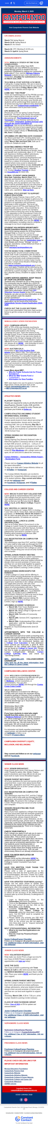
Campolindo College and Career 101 (18, 1079)
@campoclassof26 (31, 1013)
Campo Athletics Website (27, 463)
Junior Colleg (10, 1011)
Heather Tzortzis (21, 170)
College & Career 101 (27, 648)
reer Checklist (25, 939)
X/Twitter (10, 470)
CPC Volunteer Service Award (20, 291)
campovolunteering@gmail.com (23, 299)
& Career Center (21, 664)
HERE (7, 89)
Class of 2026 (15, 1004)
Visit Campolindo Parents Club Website (24, 27)
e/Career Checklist (23, 1011)
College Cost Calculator (17, 643)
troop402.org (12, 172)
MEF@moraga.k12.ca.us (16, 388)
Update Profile (19, 1113)
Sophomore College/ (12, 1030)
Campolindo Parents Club (14, 1071)
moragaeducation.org (20, 386)
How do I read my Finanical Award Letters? (23, 935)
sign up (22, 961)
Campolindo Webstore (12, 1081)
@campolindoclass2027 (30, 1032)
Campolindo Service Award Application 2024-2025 (23, 304)
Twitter (34, 483)
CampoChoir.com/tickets (28, 106)
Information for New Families (21, 379)
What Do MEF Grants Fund (20, 376)
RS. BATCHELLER (15, 659)
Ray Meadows (18, 450)
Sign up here (28, 190)
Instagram (22, 470)
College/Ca (15, 939)
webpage (17, 480)
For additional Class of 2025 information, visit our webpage (24, 944)
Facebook (11, 483)
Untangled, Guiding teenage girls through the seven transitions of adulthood (23, 123)
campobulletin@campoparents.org (24, 1090)
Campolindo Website (12, 1073)
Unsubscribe (10, 1113)
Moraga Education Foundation (16, 1069)
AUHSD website (10, 1084)
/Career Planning (27, 1049)
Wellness (10, 681)
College (11, 664)
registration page (34, 240)
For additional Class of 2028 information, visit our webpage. (23, 1054)
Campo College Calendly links (24, 653)
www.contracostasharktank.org (21, 265)
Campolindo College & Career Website (18, 1077)
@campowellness (18, 735)
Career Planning (26, 1030)
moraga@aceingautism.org (20, 247)
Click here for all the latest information (22, 663)
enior (8, 939)
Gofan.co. (28, 409)
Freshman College (12, 1049)
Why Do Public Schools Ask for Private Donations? (25, 373)
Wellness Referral (13, 717)
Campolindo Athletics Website (15, 1075)
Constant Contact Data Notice (33, 1113)
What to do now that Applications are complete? (24, 931)
